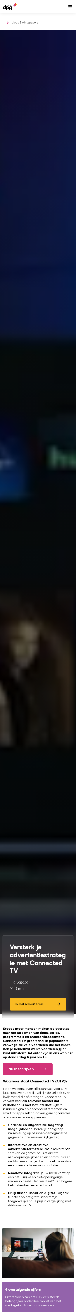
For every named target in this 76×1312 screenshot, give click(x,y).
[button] (38, 1004)
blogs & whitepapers (25, 22)
